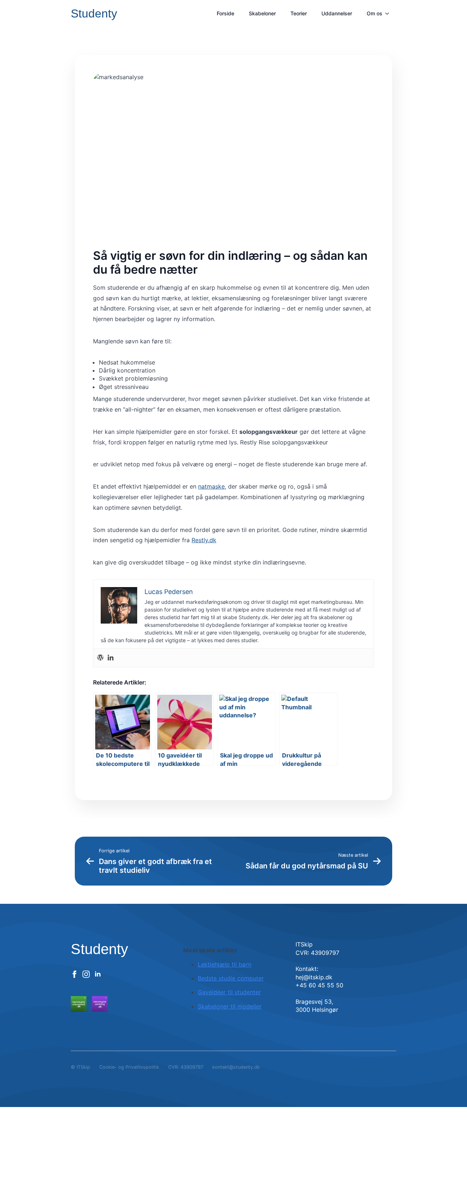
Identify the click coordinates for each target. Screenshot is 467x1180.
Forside (225, 13)
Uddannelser (336, 13)
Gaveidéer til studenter (229, 992)
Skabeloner (262, 13)
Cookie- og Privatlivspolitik (129, 1067)
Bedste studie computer (231, 978)
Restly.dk (204, 540)
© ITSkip (80, 1067)
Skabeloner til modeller (230, 1006)
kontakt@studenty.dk (236, 1067)
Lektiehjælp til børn (224, 964)
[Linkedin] (110, 658)
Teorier (298, 13)
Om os (374, 13)
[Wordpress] (100, 658)
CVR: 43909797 (185, 1067)
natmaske (211, 486)
